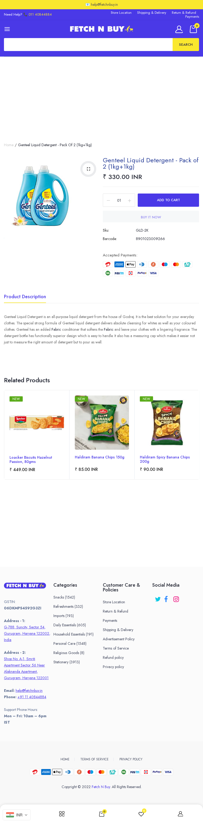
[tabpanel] (36, 434)
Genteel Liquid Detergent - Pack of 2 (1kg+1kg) (151, 163)
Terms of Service (116, 648)
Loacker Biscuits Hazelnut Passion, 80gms (31, 459)
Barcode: (110, 239)
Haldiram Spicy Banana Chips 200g (165, 459)
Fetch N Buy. (101, 786)
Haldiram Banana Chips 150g (99, 457)
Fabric (56, 329)
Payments (192, 16)
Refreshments (68, 606)
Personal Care (69, 643)
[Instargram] (176, 597)
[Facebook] (167, 597)
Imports (63, 615)
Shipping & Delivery (151, 12)
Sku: (106, 230)
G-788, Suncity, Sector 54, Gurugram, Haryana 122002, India (27, 633)
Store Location (121, 12)
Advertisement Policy (119, 639)
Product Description (25, 297)
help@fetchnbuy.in (29, 690)
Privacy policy (113, 666)
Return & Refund (184, 12)
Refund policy (113, 657)
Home (8, 145)
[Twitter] (158, 597)
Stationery (66, 662)
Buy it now (151, 217)
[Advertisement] (101, 96)
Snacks (64, 597)
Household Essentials (73, 634)
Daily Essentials (69, 625)
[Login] (179, 29)
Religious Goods (68, 652)
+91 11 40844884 (31, 697)
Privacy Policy (130, 759)
